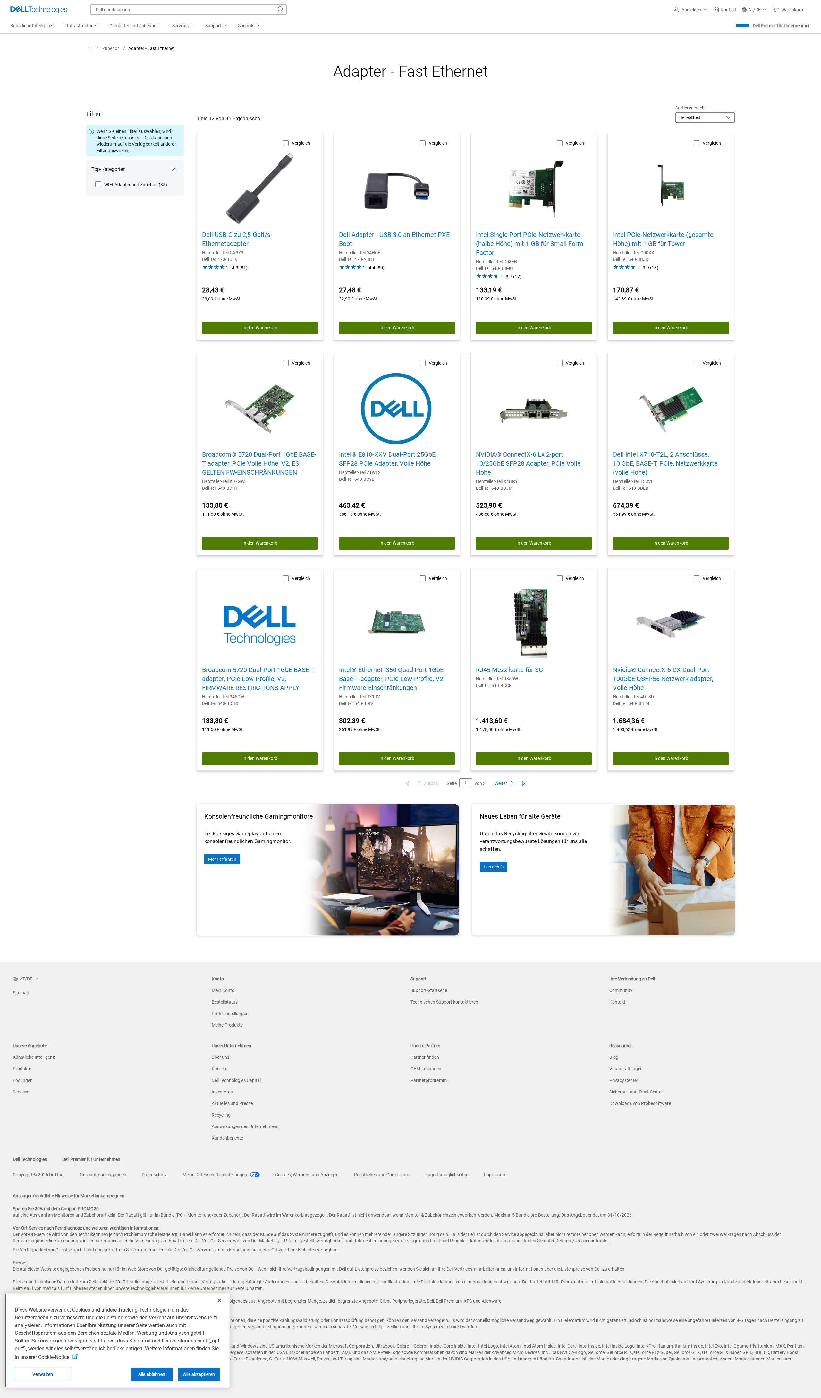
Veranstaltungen (626, 1068)
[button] (691, 10)
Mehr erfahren (222, 859)
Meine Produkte (227, 1025)
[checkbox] (131, 184)
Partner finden (424, 1057)
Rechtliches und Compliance (382, 1174)
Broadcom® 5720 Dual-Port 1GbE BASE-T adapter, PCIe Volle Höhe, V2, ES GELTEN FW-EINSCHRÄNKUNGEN (259, 463)
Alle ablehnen (151, 1374)
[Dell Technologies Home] (39, 10)
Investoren (222, 1091)
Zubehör (110, 48)
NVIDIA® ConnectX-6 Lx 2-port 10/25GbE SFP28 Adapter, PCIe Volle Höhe (528, 463)
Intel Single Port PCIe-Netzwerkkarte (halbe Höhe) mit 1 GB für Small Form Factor (529, 243)
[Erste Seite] (407, 783)
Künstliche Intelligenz (34, 1057)
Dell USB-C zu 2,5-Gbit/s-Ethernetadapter (237, 239)
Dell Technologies (30, 1159)
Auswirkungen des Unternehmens (245, 1126)
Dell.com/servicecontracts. (582, 1240)
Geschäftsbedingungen (103, 1174)
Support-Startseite (428, 990)
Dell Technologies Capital (236, 1080)
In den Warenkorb (259, 327)
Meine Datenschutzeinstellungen (215, 1174)
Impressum (495, 1174)
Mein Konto (223, 990)
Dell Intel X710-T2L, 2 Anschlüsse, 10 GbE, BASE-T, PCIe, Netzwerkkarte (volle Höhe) (665, 463)
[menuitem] (80, 26)
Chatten (255, 1288)
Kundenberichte (227, 1138)
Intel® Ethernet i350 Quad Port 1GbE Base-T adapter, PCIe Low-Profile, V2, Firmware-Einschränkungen (391, 679)
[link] (725, 10)
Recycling (221, 1115)
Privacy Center (623, 1080)
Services (21, 1091)
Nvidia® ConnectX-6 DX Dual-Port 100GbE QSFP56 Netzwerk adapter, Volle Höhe (663, 679)
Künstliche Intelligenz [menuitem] (31, 25)
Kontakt (617, 1002)
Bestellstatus (225, 1002)
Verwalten (42, 1374)
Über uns (220, 1057)
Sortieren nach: (690, 107)
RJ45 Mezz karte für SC (509, 670)
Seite (451, 783)
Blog (613, 1057)
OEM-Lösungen (425, 1068)
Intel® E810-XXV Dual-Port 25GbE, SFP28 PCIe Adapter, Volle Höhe (388, 459)
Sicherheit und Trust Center (636, 1091)
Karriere (219, 1068)
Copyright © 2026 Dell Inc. (38, 1174)
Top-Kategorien (108, 169)
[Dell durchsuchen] (281, 9)
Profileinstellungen (230, 1013)
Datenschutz (154, 1174)
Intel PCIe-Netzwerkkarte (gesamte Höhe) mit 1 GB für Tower (663, 239)
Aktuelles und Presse (232, 1103)
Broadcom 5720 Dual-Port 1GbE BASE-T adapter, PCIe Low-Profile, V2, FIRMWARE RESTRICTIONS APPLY (258, 679)
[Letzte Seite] (524, 783)
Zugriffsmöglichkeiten (447, 1174)
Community (620, 990)
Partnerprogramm (428, 1080)
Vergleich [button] (301, 143)
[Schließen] (219, 1300)
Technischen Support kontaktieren (444, 1002)
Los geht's (494, 866)
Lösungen (23, 1080)
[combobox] (188, 9)
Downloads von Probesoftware (640, 1103)
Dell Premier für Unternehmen (782, 25)
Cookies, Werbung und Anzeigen (307, 1174)
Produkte (22, 1068)
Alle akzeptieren (199, 1374)
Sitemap (21, 992)
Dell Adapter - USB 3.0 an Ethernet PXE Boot (394, 239)
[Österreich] (89, 48)
